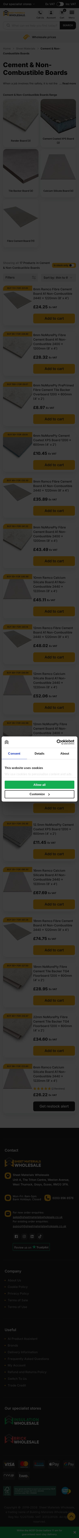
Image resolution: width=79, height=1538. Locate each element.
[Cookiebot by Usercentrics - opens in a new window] (56, 742)
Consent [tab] (14, 753)
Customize (37, 794)
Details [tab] (40, 753)
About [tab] (64, 753)
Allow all (39, 784)
